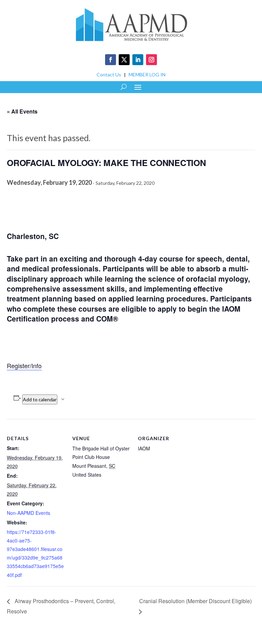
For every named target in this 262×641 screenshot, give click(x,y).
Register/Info (24, 365)
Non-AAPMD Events (28, 512)
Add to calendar (40, 399)
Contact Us (109, 74)
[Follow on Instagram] (151, 59)
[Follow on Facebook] (110, 59)
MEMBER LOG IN (147, 74)
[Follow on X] (124, 59)
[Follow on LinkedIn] (137, 59)
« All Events (22, 111)
